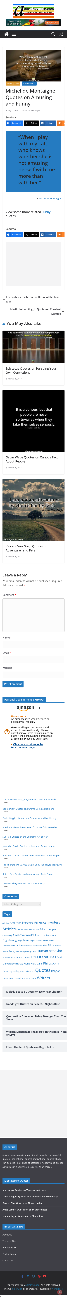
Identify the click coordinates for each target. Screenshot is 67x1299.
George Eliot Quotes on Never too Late (23, 1203)
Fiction (20, 945)
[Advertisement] (33, 264)
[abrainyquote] (6, 34)
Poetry (5, 971)
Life (33, 957)
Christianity (7, 935)
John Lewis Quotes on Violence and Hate (24, 1189)
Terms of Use (9, 1241)
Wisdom (32, 978)
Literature (45, 957)
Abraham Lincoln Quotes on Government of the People (31, 855)
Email (6, 652)
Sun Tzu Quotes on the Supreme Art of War (25, 836)
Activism (5, 923)
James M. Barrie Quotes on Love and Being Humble (29, 846)
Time (11, 978)
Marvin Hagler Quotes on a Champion (22, 1216)
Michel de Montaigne (31, 110)
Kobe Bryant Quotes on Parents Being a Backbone (28, 808)
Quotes (42, 970)
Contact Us (8, 1260)
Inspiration (16, 957)
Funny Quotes (13, 83)
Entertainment (8, 945)
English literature (37, 940)
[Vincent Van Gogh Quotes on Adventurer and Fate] (33, 481)
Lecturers (26, 958)
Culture (40, 935)
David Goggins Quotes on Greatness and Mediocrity (29, 818)
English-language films (15, 940)
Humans (6, 957)
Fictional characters (33, 945)
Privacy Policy (9, 1247)
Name (7, 637)
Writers (43, 977)
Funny (46, 212)
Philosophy (51, 963)
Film (45, 945)
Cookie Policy (9, 1253)
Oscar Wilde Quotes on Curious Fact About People (32, 459)
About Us (7, 1234)
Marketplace (9, 963)
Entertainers (49, 940)
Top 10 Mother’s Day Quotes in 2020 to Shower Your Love (32, 864)
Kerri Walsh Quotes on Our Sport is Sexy (23, 883)
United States (21, 978)
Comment (9, 595)
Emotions (51, 935)
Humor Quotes (29, 83)
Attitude (19, 929)
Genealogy (21, 951)
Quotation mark (28, 971)
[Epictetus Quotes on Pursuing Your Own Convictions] (33, 333)
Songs (5, 978)
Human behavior (49, 951)
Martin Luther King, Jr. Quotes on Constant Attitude (35, 311)
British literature (31, 929)
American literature (22, 922)
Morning (19, 964)
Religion (55, 971)
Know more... (45, 1166)
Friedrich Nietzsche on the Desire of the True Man (32, 299)
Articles (9, 928)
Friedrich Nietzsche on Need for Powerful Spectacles (29, 827)
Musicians (37, 963)
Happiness (31, 951)
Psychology (15, 970)
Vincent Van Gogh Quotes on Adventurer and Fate (26, 548)
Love (58, 957)
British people (47, 929)
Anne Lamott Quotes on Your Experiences (24, 1209)
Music (27, 963)
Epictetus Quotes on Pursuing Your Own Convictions (31, 370)
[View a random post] (61, 34)
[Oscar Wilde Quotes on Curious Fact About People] (33, 392)
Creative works (23, 935)
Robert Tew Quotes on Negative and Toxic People (28, 874)
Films (51, 945)
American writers (47, 922)
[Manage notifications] (59, 1292)
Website (7, 667)
